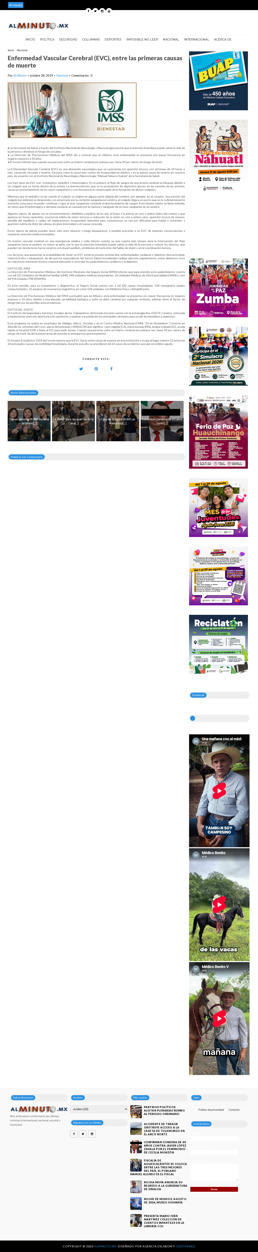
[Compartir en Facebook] (111, 368)
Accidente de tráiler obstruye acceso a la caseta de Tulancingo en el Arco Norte (164, 1129)
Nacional (171, 39)
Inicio (30, 39)
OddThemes (185, 1246)
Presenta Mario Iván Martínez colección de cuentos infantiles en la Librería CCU (164, 1221)
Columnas (91, 39)
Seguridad (68, 39)
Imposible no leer (142, 39)
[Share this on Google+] (96, 368)
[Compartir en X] (81, 368)
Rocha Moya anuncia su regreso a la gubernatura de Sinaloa (165, 1186)
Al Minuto (20, 75)
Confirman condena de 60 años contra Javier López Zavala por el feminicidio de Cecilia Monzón (165, 1147)
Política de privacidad (211, 1109)
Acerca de (223, 39)
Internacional (196, 39)
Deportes (113, 39)
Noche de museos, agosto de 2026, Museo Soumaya (165, 1200)
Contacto (234, 1109)
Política (47, 39)
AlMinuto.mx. (106, 1246)
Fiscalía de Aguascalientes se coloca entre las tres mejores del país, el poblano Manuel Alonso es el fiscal (158, 1167)
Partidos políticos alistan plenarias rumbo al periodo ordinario (164, 1110)
